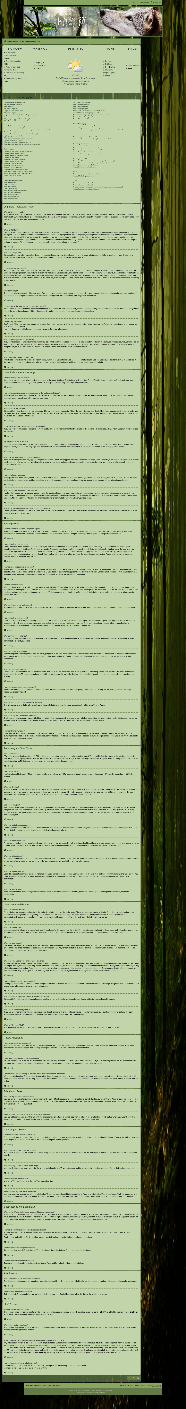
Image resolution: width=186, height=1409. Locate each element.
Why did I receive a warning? (13, 167)
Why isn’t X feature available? (83, 185)
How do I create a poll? (11, 157)
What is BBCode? (10, 182)
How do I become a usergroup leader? (86, 113)
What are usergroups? (80, 108)
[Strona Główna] (93, 22)
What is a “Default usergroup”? (83, 117)
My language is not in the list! (14, 136)
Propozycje (39, 63)
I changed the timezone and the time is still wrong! (21, 134)
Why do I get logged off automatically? (17, 119)
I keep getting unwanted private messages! (87, 128)
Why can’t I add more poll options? (15, 159)
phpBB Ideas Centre (110, 1327)
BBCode (108, 64)
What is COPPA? (9, 106)
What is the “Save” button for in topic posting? (19, 171)
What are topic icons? (11, 198)
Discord (108, 61)
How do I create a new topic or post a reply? (19, 151)
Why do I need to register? (13, 104)
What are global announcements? (15, 190)
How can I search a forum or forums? (85, 146)
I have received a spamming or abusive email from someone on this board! (98, 130)
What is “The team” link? (81, 119)
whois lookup (33, 1345)
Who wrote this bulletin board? (83, 183)
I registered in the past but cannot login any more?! (21, 115)
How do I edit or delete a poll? (14, 161)
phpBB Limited (69, 1312)
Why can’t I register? (11, 108)
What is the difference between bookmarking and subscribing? (94, 161)
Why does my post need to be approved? (18, 173)
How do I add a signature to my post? (16, 155)
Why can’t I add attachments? (14, 165)
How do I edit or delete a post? (14, 153)
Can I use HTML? (10, 184)
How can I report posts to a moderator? (17, 169)
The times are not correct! (12, 132)
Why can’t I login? (10, 113)
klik (6, 58)
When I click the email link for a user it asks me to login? (22, 144)
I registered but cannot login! (13, 111)
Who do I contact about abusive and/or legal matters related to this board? (98, 187)
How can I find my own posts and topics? (86, 154)
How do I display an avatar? (13, 140)
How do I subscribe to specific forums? (86, 165)
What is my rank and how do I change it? (17, 142)
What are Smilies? (10, 186)
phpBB (113, 447)
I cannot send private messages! (84, 126)
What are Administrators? (81, 104)
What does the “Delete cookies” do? (16, 121)
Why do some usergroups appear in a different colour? (91, 115)
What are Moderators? (80, 106)
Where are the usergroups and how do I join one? (89, 111)
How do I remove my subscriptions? (84, 167)
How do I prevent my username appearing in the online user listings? (27, 130)
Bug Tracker (110, 67)
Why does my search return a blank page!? (87, 150)
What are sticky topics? (11, 194)
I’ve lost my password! (11, 117)
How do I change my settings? (14, 128)
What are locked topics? (12, 196)
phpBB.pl (102, 1392)
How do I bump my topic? (12, 175)
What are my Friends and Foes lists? (85, 137)
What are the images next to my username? (18, 138)
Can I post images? (10, 188)
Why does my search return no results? (86, 148)
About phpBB (36, 1314)
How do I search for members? (83, 152)
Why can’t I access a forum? (13, 163)
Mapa (107, 76)
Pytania (38, 68)
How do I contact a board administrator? (86, 189)
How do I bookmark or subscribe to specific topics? (90, 163)
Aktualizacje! (40, 66)
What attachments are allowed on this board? (88, 174)
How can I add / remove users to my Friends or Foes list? (92, 139)
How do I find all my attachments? (84, 176)
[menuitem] (155, 2)
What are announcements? (13, 192)
